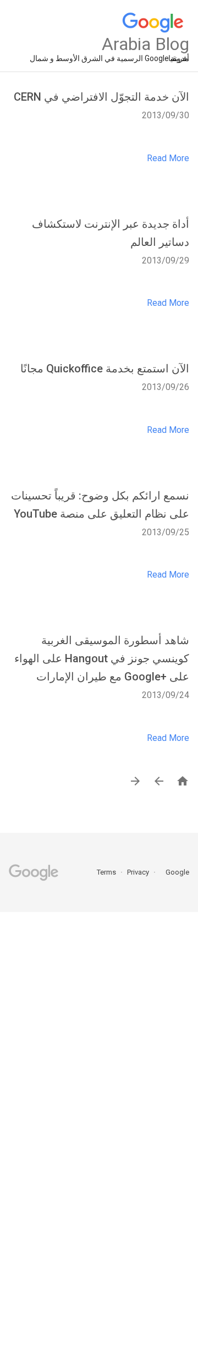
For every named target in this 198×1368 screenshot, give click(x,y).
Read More (168, 158)
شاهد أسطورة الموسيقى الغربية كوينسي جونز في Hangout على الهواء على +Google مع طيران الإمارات (101, 658)
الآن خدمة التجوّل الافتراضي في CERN (101, 96)
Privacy (137, 872)
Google (173, 872)
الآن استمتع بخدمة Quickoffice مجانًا (104, 368)
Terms (106, 872)
